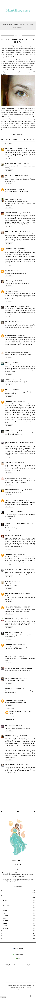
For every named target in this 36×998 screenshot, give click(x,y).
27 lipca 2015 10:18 (18, 248)
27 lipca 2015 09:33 (18, 189)
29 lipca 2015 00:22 (16, 725)
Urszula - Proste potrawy (15, 523)
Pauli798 (8, 632)
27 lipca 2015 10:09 (24, 213)
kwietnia (5, 920)
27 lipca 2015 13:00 (18, 462)
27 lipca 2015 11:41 (17, 389)
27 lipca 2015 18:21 (28, 569)
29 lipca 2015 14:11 (21, 736)
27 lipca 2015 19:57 (23, 607)
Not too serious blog (13, 569)
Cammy (7, 379)
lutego (5, 925)
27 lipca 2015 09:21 (24, 175)
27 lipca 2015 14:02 (25, 478)
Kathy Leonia (10, 678)
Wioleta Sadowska (12, 668)
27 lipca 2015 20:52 (18, 632)
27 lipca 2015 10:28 (13, 270)
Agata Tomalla (10, 500)
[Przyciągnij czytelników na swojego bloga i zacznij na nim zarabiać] (18, 965)
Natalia (8, 321)
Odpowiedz (9, 158)
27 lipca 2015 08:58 (21, 148)
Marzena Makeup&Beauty (14, 442)
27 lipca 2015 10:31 (16, 281)
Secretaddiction (11, 175)
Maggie (7, 362)
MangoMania (9, 148)
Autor (7, 291)
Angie (7, 430)
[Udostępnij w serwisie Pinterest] (33, 140)
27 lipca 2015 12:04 (16, 430)
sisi (6, 581)
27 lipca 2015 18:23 (14, 581)
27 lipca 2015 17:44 (18, 554)
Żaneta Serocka (11, 231)
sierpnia (5, 910)
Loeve (7, 281)
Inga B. (7, 512)
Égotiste (8, 462)
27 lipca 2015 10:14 (24, 231)
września (5, 908)
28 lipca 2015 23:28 (18, 700)
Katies (7, 725)
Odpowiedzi (10, 708)
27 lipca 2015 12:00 (18, 401)
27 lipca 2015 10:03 (21, 199)
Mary (7, 535)
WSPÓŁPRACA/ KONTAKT (27, 24)
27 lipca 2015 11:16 (17, 379)
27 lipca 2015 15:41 (23, 500)
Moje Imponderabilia (13, 765)
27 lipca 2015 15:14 (26, 490)
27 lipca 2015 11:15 (17, 362)
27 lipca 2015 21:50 (18, 644)
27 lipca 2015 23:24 (26, 668)
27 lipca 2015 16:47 (15, 535)
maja (4, 918)
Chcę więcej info (16, 996)
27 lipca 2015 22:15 (18, 656)
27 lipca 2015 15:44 (16, 512)
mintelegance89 (15, 712)
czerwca (5, 915)
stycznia (5, 928)
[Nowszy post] (1, 811)
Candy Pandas (10, 619)
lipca (4, 913)
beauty (7, 389)
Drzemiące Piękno (12, 478)
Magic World (10, 199)
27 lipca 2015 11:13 (24, 352)
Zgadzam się (26, 996)
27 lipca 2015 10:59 (17, 321)
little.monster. (11, 213)
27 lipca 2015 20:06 (22, 619)
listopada (6, 903)
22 (6, 270)
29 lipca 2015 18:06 (27, 765)
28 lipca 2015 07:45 (21, 678)
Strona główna (7, 24)
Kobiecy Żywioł (10, 163)
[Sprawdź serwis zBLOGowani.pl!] (18, 948)
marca (5, 923)
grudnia (5, 900)
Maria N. (8, 656)
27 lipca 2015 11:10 (18, 335)
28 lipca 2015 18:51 (20, 688)
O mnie (16, 24)
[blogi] (18, 958)
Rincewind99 (9, 736)
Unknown (8, 189)
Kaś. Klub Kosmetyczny (13, 593)
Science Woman (10, 306)
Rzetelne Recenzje (12, 490)
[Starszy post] (34, 811)
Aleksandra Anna (11, 352)
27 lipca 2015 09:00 (23, 163)
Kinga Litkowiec (11, 607)
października (6, 905)
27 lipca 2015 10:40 (23, 306)
